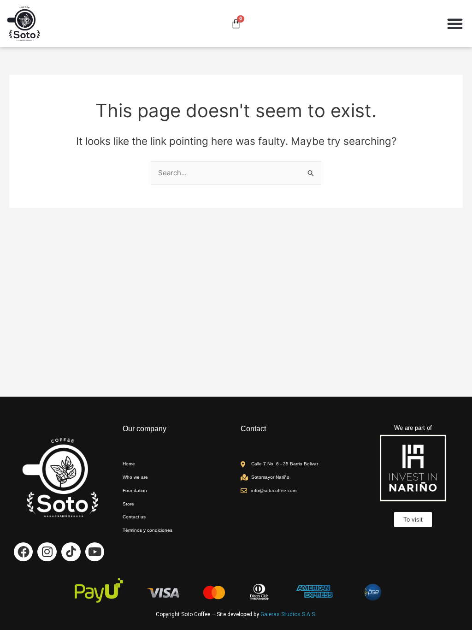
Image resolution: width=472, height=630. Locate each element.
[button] (454, 23)
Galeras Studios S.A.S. (288, 614)
